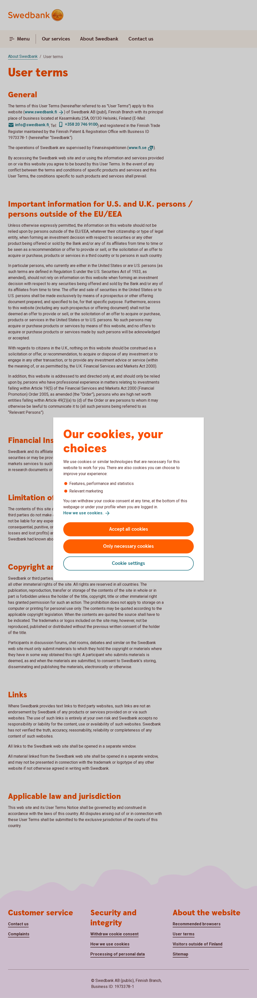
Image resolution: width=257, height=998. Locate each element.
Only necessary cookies (128, 546)
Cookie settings (128, 563)
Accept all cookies (128, 529)
